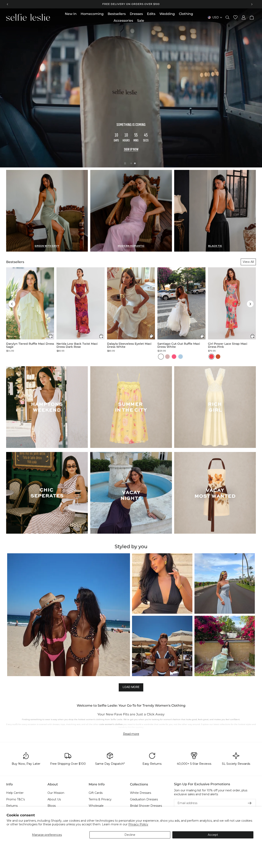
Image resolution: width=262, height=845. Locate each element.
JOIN (91, 437)
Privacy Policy (138, 824)
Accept (213, 835)
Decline (129, 835)
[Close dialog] (206, 356)
